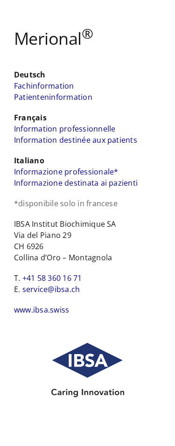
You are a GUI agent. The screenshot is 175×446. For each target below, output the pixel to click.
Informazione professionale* (66, 172)
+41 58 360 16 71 (52, 278)
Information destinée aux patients (75, 140)
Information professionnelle (64, 129)
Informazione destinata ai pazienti (76, 183)
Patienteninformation (53, 97)
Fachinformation (44, 86)
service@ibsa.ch (51, 289)
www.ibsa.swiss (41, 310)
